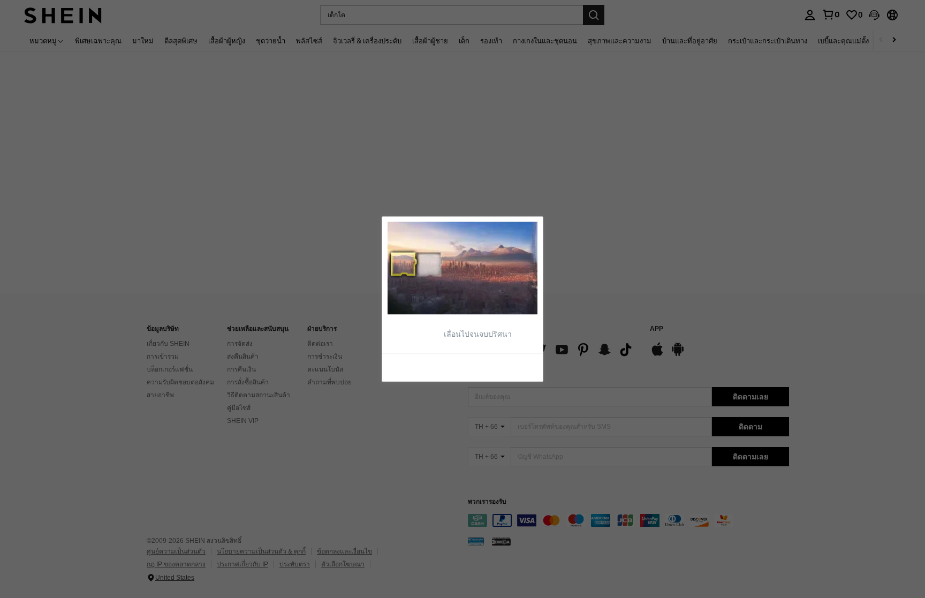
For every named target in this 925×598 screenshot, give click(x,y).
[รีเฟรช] (414, 367)
